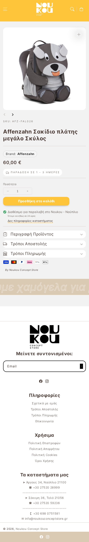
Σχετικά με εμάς (44, 403)
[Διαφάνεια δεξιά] (12, 114)
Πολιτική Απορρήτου (44, 449)
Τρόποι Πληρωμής (44, 415)
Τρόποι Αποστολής (44, 409)
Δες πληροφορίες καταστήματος (30, 220)
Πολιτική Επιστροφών (44, 443)
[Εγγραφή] (81, 366)
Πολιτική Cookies (44, 455)
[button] (5, 9)
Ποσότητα (9, 184)
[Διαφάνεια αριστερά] (4, 114)
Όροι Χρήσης (44, 461)
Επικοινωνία (44, 421)
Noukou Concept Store (32, 528)
